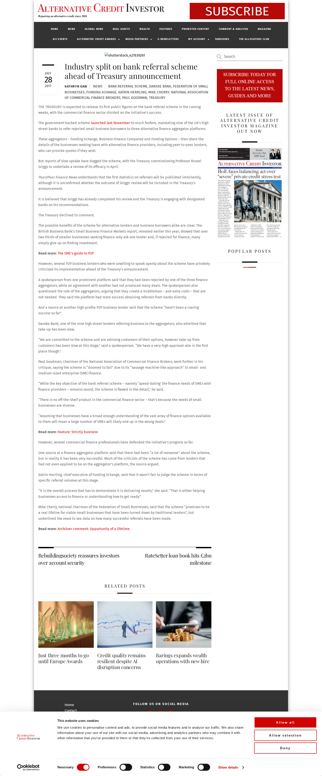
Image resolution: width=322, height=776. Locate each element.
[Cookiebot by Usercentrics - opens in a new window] (28, 767)
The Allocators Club (254, 39)
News (71, 29)
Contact (71, 710)
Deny (285, 748)
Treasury (157, 98)
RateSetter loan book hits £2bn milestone (178, 559)
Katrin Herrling (132, 92)
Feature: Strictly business (78, 432)
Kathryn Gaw (76, 86)
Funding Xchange (101, 92)
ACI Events (60, 39)
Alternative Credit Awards (96, 39)
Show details (228, 767)
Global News (94, 29)
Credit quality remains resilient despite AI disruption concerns (121, 661)
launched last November (110, 123)
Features (165, 29)
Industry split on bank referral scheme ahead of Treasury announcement (131, 71)
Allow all (285, 722)
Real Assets (121, 29)
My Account (196, 39)
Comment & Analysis (233, 29)
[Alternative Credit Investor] (99, 8)
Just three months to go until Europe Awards (63, 658)
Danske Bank (160, 86)
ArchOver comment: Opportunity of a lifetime (94, 529)
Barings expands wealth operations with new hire (182, 658)
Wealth (145, 29)
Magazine (264, 29)
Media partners (137, 39)
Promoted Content (195, 29)
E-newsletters (168, 39)
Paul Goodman (134, 98)
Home (54, 29)
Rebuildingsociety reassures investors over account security (78, 559)
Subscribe (222, 39)
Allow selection (285, 735)
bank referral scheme (127, 86)
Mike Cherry (158, 92)
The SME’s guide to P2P (76, 253)
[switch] (126, 767)
